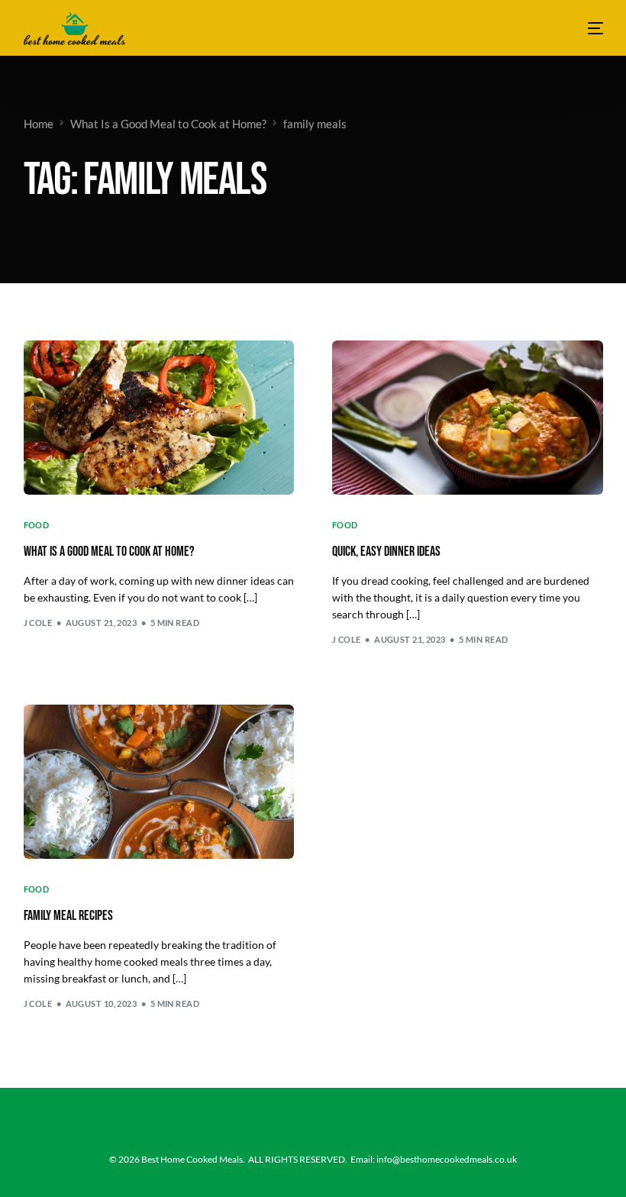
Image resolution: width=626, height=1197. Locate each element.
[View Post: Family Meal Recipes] (159, 782)
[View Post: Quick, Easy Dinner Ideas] (467, 417)
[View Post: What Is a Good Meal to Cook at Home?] (159, 417)
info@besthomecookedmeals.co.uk (446, 1159)
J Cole (38, 623)
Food (37, 525)
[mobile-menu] (586, 28)
